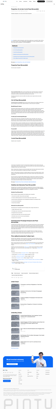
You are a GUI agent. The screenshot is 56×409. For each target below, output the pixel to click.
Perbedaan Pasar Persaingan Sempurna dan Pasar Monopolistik (23, 56)
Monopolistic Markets (25, 252)
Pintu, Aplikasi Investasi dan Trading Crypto (20, 58)
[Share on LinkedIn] (40, 11)
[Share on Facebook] (39, 11)
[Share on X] (37, 11)
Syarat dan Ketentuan (5, 395)
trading (26, 246)
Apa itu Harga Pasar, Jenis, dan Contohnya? (22, 62)
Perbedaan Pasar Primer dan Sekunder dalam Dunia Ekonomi (25, 181)
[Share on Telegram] (42, 11)
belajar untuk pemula (30, 243)
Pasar (12, 40)
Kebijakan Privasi (10, 395)
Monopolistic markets (19, 257)
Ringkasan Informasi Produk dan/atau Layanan (34, 395)
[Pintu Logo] (4, 1)
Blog (3, 4)
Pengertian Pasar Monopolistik (18, 47)
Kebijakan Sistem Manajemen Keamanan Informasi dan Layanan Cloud (20, 395)
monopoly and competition (20, 256)
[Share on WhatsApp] (44, 11)
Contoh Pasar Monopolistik (17, 52)
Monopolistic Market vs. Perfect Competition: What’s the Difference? (28, 259)
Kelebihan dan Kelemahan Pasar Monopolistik (20, 54)
